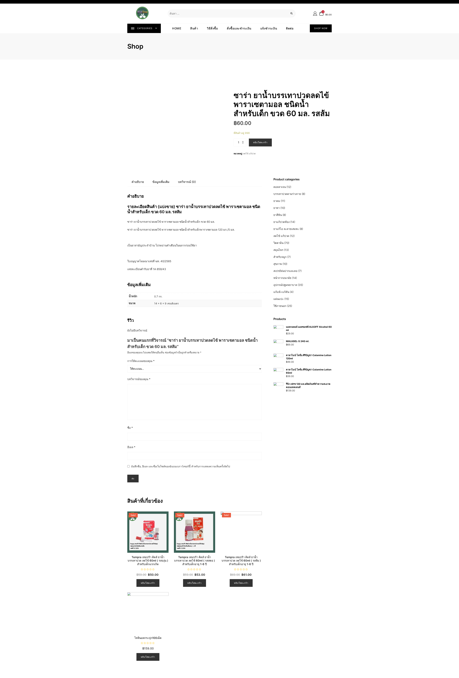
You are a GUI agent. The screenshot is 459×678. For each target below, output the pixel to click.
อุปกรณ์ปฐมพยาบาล (285, 285)
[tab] (137, 181)
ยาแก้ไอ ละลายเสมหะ (286, 229)
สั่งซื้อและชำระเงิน (239, 28)
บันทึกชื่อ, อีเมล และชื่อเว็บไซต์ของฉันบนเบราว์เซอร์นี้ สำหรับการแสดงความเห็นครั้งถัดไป (180, 466)
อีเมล (131, 447)
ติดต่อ (290, 28)
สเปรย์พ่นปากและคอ (285, 271)
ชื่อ (130, 427)
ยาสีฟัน (277, 215)
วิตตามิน (278, 243)
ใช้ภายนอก (279, 306)
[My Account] (315, 13)
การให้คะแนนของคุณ (141, 361)
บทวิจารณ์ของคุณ (138, 379)
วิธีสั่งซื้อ (212, 28)
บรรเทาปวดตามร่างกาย (287, 194)
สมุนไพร (278, 250)
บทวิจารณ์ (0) (187, 182)
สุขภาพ (277, 264)
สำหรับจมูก (280, 257)
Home (176, 28)
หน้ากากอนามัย (282, 278)
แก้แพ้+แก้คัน (281, 292)
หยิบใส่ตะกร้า (260, 142)
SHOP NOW (320, 28)
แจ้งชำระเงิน (268, 28)
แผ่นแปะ (278, 299)
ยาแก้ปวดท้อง (281, 222)
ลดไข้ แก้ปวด (249, 153)
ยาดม (276, 201)
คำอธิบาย (138, 182)
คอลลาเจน (279, 187)
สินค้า (194, 28)
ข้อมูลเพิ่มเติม (160, 182)
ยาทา (276, 208)
